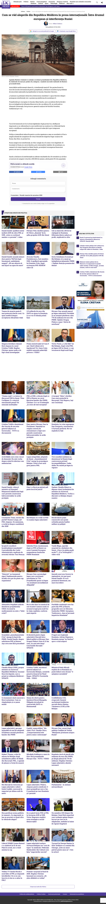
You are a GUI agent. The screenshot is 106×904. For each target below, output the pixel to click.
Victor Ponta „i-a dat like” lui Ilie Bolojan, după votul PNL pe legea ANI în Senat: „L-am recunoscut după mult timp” (63, 347)
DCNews (6, 5)
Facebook (17, 172)
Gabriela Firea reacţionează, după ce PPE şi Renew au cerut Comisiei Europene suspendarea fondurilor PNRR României (37, 550)
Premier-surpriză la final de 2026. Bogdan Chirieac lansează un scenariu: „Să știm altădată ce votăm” (37, 874)
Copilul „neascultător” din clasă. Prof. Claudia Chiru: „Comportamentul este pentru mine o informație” (37, 731)
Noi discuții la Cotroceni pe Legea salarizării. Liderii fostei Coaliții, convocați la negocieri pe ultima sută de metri (12, 789)
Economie (52, 1)
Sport (46, 3)
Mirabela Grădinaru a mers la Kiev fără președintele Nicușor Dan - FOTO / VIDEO (38, 756)
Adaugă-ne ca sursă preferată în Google (43, 31)
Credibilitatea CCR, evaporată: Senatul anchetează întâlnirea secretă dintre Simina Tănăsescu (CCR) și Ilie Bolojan (60, 703)
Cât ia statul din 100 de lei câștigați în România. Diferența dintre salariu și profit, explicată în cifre (62, 234)
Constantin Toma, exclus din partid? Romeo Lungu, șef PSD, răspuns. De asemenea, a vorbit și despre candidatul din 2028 (13, 521)
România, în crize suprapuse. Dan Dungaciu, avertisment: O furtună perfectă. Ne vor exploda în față (63, 427)
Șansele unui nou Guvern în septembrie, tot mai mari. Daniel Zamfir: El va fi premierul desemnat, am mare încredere (62, 578)
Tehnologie (53, 3)
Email (61, 172)
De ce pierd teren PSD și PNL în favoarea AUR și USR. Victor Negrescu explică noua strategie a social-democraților (38, 817)
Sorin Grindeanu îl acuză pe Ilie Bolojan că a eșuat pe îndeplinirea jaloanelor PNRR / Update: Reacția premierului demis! (63, 261)
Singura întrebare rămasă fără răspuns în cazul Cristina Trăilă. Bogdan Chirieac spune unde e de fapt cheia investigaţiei (12, 348)
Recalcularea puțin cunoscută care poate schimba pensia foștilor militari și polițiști (61, 520)
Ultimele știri (17, 1)
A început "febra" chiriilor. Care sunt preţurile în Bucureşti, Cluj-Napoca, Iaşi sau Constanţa (62, 399)
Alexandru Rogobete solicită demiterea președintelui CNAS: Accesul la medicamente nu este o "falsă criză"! (13, 608)
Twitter (39, 172)
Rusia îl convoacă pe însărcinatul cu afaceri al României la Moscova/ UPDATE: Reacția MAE (91, 239)
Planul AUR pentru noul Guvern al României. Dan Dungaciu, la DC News (40, 6)
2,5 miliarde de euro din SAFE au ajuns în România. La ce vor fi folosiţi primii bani (37, 314)
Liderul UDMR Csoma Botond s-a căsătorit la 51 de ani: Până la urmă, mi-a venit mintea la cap (13, 846)
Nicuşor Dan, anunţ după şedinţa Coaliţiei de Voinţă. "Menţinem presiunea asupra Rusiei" (63, 731)
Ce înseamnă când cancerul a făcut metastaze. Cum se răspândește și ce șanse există (13, 701)
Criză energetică (42, 1)
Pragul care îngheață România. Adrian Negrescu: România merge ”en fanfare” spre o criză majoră (63, 638)
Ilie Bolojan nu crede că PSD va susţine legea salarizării (37, 518)
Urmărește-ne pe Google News (67, 31)
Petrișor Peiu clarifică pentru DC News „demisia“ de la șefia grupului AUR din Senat (38, 233)
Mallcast (62, 3)
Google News (28, 167)
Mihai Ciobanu (57, 23)
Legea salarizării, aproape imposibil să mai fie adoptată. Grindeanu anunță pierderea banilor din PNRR (13, 731)
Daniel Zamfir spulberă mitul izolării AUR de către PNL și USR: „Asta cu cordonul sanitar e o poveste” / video (13, 234)
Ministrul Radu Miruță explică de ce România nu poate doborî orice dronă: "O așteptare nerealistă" (62, 670)
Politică (26, 1)
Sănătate (33, 3)
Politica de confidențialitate (27, 894)
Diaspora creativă (62, 1)
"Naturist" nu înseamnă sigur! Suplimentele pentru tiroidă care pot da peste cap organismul (13, 577)
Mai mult (70, 3)
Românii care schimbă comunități (80, 1)
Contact (65, 894)
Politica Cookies (41, 894)
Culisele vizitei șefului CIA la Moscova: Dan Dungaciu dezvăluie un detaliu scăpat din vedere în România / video (92, 247)
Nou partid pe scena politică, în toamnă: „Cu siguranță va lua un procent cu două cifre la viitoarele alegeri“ (13, 816)
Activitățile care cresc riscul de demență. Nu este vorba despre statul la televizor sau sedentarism (13, 460)
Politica (28, 11)
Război (32, 1)
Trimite (38, 199)
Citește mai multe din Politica (38, 886)
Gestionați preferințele (54, 894)
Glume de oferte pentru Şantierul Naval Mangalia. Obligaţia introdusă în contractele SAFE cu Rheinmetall (37, 702)
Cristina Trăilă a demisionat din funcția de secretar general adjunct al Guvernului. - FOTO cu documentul (12, 428)
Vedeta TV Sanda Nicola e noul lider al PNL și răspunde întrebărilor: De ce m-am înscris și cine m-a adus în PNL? (13, 875)
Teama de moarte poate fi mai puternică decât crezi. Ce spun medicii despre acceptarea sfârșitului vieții (13, 314)
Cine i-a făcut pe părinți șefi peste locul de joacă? (37, 488)
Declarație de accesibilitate (77, 894)
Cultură (40, 3)
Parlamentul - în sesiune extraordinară (61, 786)
